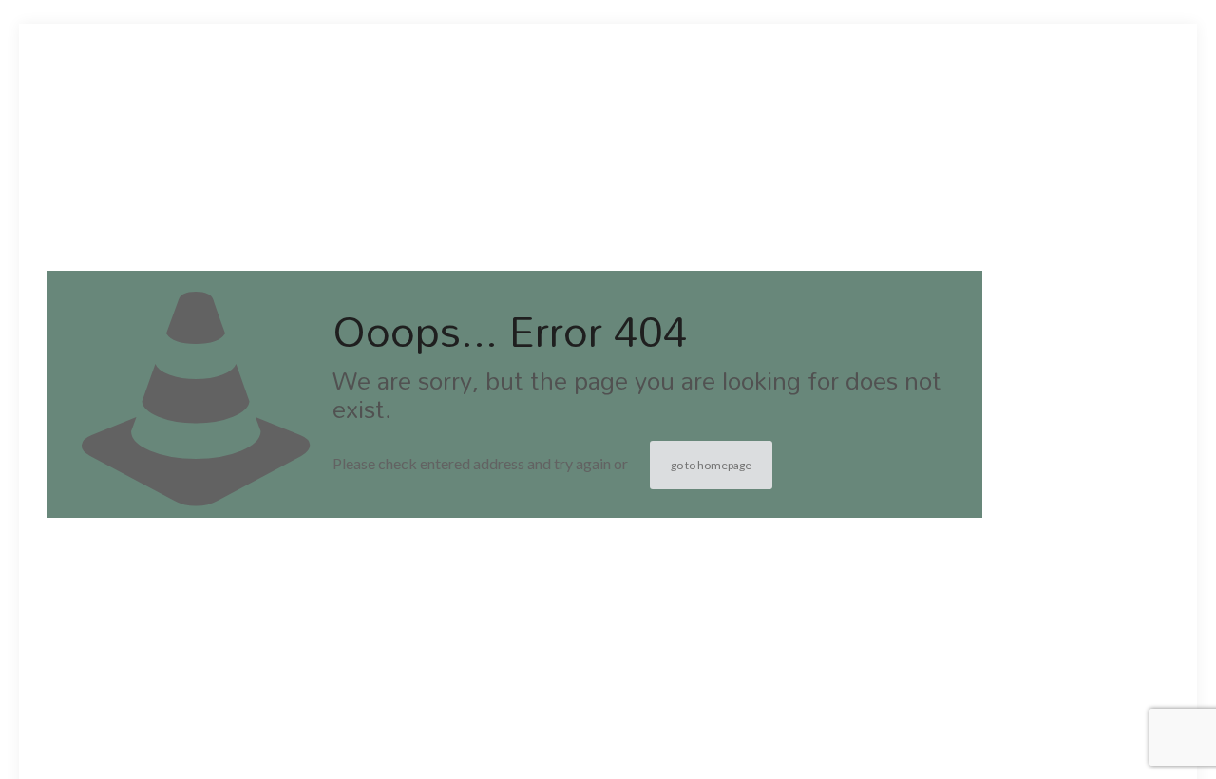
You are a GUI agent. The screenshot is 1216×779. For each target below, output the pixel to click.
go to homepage (711, 465)
